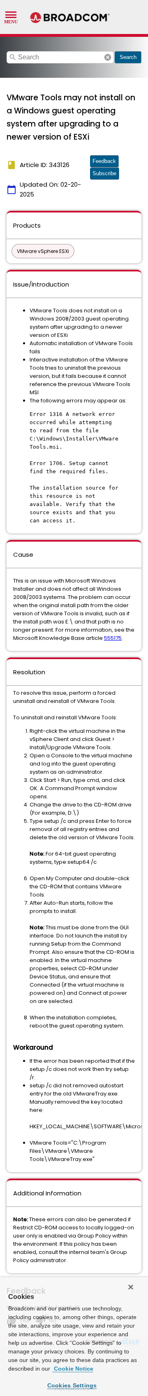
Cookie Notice (72, 1368)
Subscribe (104, 173)
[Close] (130, 1287)
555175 (113, 638)
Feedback (104, 161)
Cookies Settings (72, 1385)
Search (128, 57)
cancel (108, 57)
